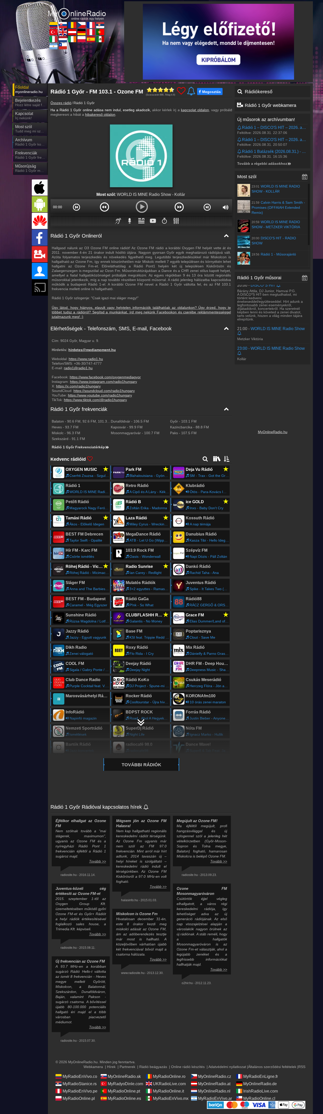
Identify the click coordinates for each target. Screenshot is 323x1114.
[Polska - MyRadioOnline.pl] (81, 39)
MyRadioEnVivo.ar (215, 1098)
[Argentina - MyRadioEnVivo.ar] (53, 46)
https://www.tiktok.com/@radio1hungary (95, 400)
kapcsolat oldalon (195, 110)
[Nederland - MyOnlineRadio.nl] (63, 39)
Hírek (111, 1067)
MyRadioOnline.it (168, 1091)
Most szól (246, 176)
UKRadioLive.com (169, 1084)
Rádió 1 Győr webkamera (270, 105)
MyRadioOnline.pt (124, 1091)
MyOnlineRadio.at (214, 1084)
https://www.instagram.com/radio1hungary (103, 382)
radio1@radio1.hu (78, 368)
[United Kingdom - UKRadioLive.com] (63, 32)
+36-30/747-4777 (88, 363)
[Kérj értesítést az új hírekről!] (146, 807)
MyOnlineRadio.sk (124, 1076)
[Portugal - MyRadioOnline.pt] (100, 32)
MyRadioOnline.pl (79, 1098)
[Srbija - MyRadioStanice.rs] (100, 25)
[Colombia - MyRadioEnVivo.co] (53, 25)
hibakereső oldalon (100, 114)
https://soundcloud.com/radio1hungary (104, 391)
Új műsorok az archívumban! (266, 119)
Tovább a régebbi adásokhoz (262, 163)
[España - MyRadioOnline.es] (91, 39)
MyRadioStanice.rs (80, 1084)
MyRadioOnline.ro (169, 1076)
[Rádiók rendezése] (227, 458)
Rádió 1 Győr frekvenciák (78, 409)
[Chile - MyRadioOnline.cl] (63, 46)
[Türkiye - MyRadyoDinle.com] (53, 32)
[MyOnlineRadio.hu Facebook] (40, 237)
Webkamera (93, 1067)
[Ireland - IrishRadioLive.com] (72, 39)
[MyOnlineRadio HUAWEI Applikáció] (40, 221)
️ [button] (164, 220)
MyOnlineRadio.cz (214, 1076)
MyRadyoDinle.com (125, 1084)
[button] (76, 207)
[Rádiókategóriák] (216, 458)
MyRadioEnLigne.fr (260, 1076)
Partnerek (127, 1067)
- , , (81, 421)
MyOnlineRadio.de (260, 1084)
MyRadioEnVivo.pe (80, 1091)
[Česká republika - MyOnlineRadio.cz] (81, 25)
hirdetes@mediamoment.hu (92, 350)
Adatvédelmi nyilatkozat (227, 1067)
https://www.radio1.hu (86, 359)
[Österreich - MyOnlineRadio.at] (72, 32)
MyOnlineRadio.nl (214, 1091)
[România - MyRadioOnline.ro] (72, 25)
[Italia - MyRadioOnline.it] (53, 39)
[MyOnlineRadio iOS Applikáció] (40, 187)
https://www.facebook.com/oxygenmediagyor (105, 377)
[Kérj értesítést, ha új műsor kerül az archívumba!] (239, 128)
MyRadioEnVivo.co (80, 1076)
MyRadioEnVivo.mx (171, 1098)
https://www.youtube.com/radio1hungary (100, 395)
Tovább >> (97, 861)
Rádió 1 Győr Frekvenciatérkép (78, 447)
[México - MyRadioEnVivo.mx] (100, 39)
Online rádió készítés (188, 1067)
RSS (301, 1067)
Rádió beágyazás (153, 1067)
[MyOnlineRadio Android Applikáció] (40, 204)
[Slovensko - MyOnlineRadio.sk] (63, 25)
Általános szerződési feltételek (272, 1067)
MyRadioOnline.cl (259, 1098)
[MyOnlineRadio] (77, 10)
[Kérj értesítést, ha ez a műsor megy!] (278, 285)
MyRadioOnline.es (124, 1098)
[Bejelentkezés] (40, 271)
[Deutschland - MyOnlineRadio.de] (81, 32)
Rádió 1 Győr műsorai (259, 277)
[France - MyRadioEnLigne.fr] (91, 25)
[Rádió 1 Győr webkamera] (40, 254)
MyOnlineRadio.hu (272, 432)
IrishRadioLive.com (260, 1091)
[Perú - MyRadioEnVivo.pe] (91, 32)
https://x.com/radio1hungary (78, 386)
